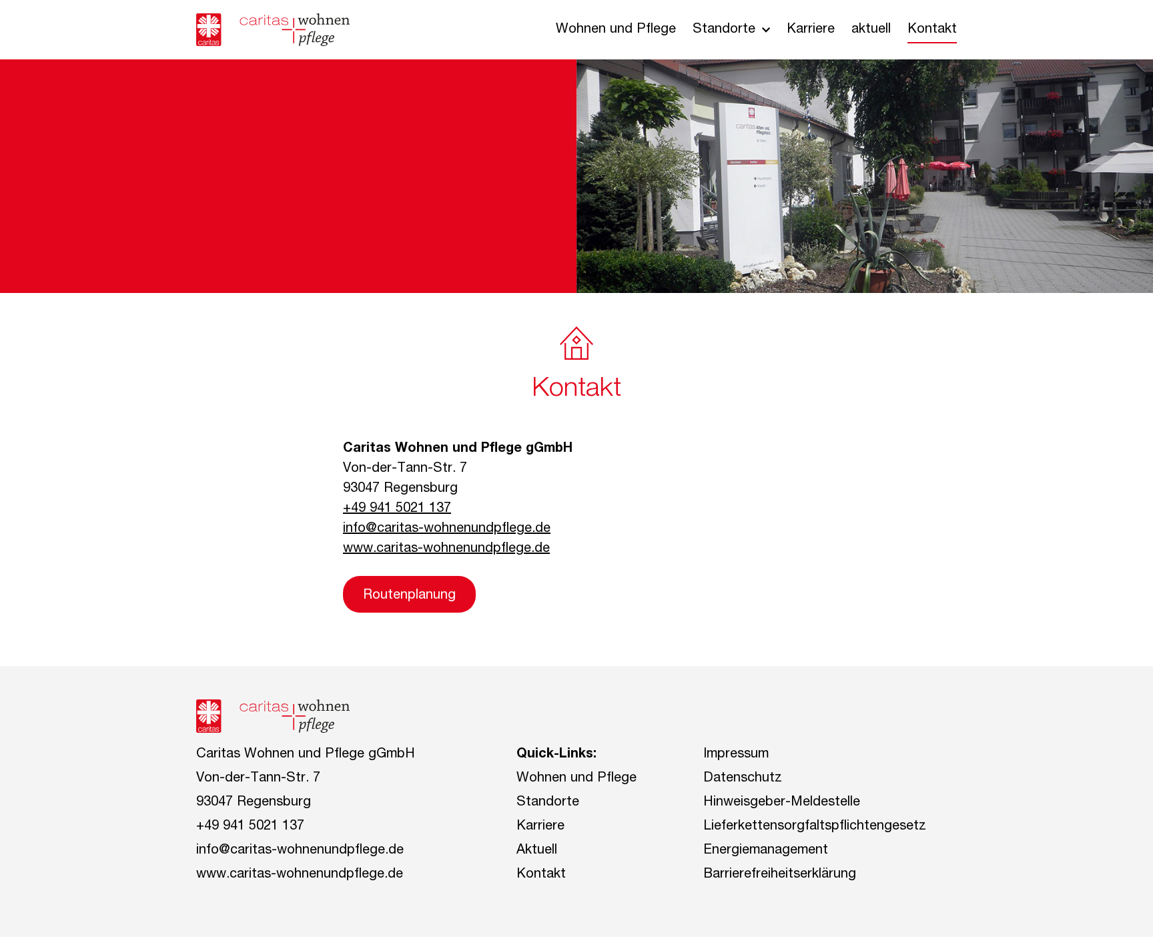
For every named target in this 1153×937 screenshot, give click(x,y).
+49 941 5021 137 (397, 509)
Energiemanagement (765, 851)
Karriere (811, 30)
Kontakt (932, 30)
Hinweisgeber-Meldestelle (781, 803)
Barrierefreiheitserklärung (779, 875)
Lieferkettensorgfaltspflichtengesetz (814, 827)
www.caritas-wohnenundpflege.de (446, 549)
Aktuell (536, 851)
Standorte (724, 30)
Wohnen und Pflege (616, 30)
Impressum (736, 754)
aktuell (871, 30)
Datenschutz (742, 779)
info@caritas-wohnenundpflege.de (446, 529)
